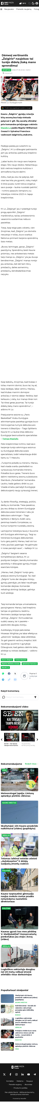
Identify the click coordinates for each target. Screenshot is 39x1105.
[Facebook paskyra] (10, 1074)
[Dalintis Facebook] (9, 673)
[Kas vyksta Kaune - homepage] (9, 3)
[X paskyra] (4, 1074)
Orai (4, 770)
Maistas (18, 1040)
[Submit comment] (35, 697)
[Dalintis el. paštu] (15, 679)
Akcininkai (28, 1085)
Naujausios (9, 9)
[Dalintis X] (15, 673)
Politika (6, 871)
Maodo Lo (6, 128)
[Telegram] (3, 679)
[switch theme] (33, 3)
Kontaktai (10, 1081)
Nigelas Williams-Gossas (11, 663)
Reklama (20, 1081)
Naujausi (29, 1081)
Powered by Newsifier (19, 1098)
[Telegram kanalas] (34, 1074)
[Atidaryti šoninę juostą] (1, 9)
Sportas (6, 70)
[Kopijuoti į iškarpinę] (9, 679)
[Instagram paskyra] (16, 1074)
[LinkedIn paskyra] (22, 1074)
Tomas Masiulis (10, 439)
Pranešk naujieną (23, 9)
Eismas (17, 1015)
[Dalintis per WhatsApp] (3, 673)
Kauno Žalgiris (7, 660)
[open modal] (37, 3)
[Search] (29, 3)
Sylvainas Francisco (30, 663)
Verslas (6, 835)
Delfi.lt (28, 70)
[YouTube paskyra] (28, 1074)
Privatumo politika (20, 1088)
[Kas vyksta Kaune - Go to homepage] (19, 1067)
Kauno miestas (9, 803)
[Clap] (24, 676)
